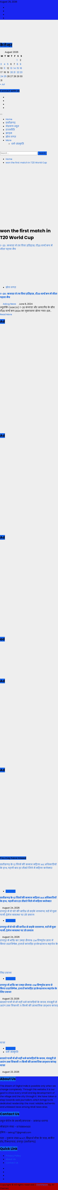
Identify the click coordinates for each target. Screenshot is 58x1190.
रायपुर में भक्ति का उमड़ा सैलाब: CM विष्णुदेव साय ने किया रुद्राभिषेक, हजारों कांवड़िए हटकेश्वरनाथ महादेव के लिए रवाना (28, 988)
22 (18, 72)
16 (21, 68)
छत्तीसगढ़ (10, 122)
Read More (6, 314)
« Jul (2, 84)
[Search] (1, 149)
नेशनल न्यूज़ (12, 126)
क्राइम (9, 133)
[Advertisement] (29, 195)
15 (18, 68)
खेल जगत (11, 136)
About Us (11, 1159)
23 (21, 72)
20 (11, 72)
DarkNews (42, 1184)
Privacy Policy (13, 1155)
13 (11, 68)
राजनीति (10, 129)
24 (1, 76)
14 (15, 68)
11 (4, 68)
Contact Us (12, 1162)
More (8, 140)
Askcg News (9, 304)
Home (9, 119)
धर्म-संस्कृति (17, 143)
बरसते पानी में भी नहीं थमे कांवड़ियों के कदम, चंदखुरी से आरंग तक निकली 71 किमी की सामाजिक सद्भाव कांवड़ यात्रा (28, 1062)
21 (14, 72)
